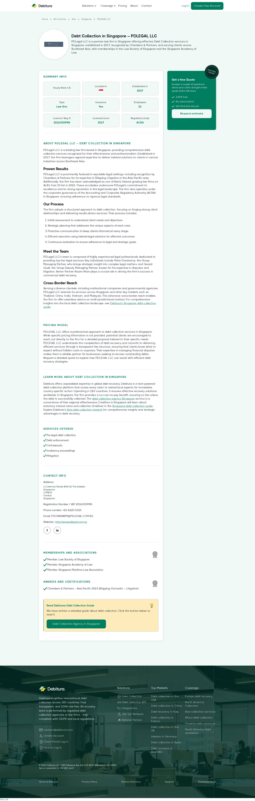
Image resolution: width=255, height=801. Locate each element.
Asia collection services (200, 711)
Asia (74, 19)
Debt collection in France (162, 719)
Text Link (4, 799)
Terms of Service (48, 782)
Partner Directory (131, 782)
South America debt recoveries (198, 731)
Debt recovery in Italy (165, 711)
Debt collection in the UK (165, 729)
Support (169, 782)
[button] (88, 5)
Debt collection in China (166, 706)
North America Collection (194, 704)
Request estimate (191, 113)
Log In (185, 6)
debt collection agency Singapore (113, 398)
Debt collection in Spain (166, 742)
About (134, 6)
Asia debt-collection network (85, 410)
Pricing (122, 6)
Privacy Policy (89, 782)
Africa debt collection (198, 717)
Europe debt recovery (198, 696)
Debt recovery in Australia (161, 750)
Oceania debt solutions (200, 723)
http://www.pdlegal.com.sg (71, 522)
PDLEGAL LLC (103, 19)
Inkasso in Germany (164, 736)
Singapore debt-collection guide (132, 406)
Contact (146, 6)
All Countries (60, 19)
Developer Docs (207, 782)
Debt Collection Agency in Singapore (76, 624)
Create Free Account (207, 6)
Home (45, 19)
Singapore (86, 19)
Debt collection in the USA (165, 698)
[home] (42, 6)
